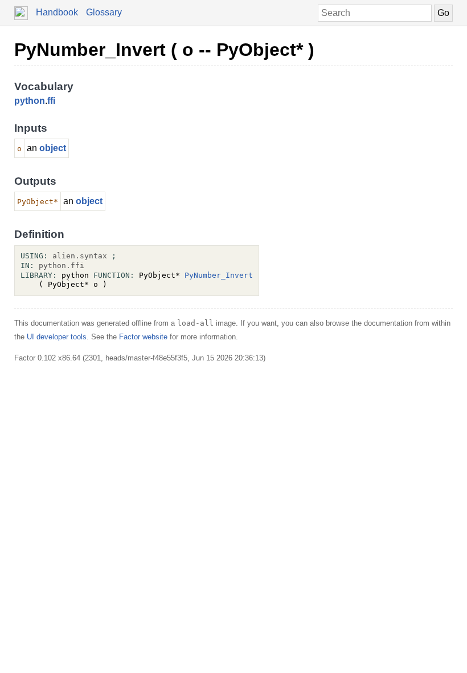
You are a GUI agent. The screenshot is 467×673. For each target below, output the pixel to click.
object (52, 148)
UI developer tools (57, 337)
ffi (51, 101)
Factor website (143, 337)
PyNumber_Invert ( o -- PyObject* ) (164, 49)
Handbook (57, 12)
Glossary (104, 12)
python (29, 101)
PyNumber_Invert (219, 275)
